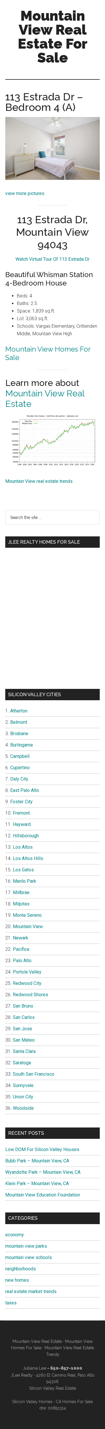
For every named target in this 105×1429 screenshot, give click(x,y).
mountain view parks (26, 1246)
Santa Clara (24, 1051)
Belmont (18, 722)
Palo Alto (22, 960)
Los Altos (23, 847)
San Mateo (24, 1040)
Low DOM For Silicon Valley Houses (42, 1149)
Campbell (19, 756)
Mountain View (28, 926)
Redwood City (27, 983)
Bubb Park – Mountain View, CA (37, 1161)
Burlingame (21, 745)
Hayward (22, 824)
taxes (11, 1303)
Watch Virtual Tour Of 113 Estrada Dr (52, 259)
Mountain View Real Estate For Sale (53, 37)
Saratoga (22, 1062)
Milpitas (21, 904)
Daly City (19, 779)
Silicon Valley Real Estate (52, 1388)
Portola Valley (27, 972)
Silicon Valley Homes (32, 1401)
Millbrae (21, 892)
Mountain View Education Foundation (42, 1195)
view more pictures (24, 193)
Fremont (21, 813)
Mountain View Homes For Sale (47, 353)
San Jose (22, 1028)
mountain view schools (28, 1257)
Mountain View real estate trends (39, 481)
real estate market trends (31, 1291)
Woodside (23, 1108)
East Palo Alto (24, 790)
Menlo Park (24, 881)
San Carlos (24, 1017)
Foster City (21, 801)
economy (14, 1234)
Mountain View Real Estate (37, 1341)
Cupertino (20, 767)
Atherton (18, 711)
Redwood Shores (30, 994)
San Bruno (23, 1006)
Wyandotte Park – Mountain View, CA (42, 1172)
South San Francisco (33, 1074)
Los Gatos (23, 870)
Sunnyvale (23, 1085)
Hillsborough (26, 835)
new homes (17, 1280)
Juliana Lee (34, 1368)
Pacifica (21, 949)
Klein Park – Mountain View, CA (37, 1183)
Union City (23, 1097)
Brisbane (19, 733)
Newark (20, 938)
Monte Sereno (27, 915)
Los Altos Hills (28, 858)
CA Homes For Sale (74, 1401)
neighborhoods (20, 1269)
